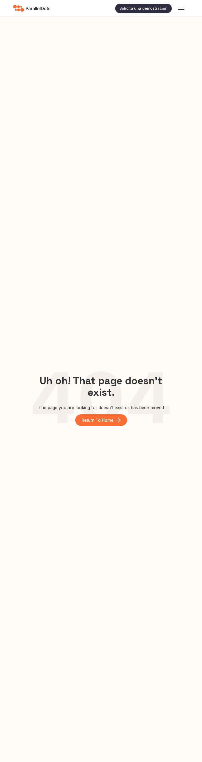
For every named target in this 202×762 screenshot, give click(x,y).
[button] (181, 8)
